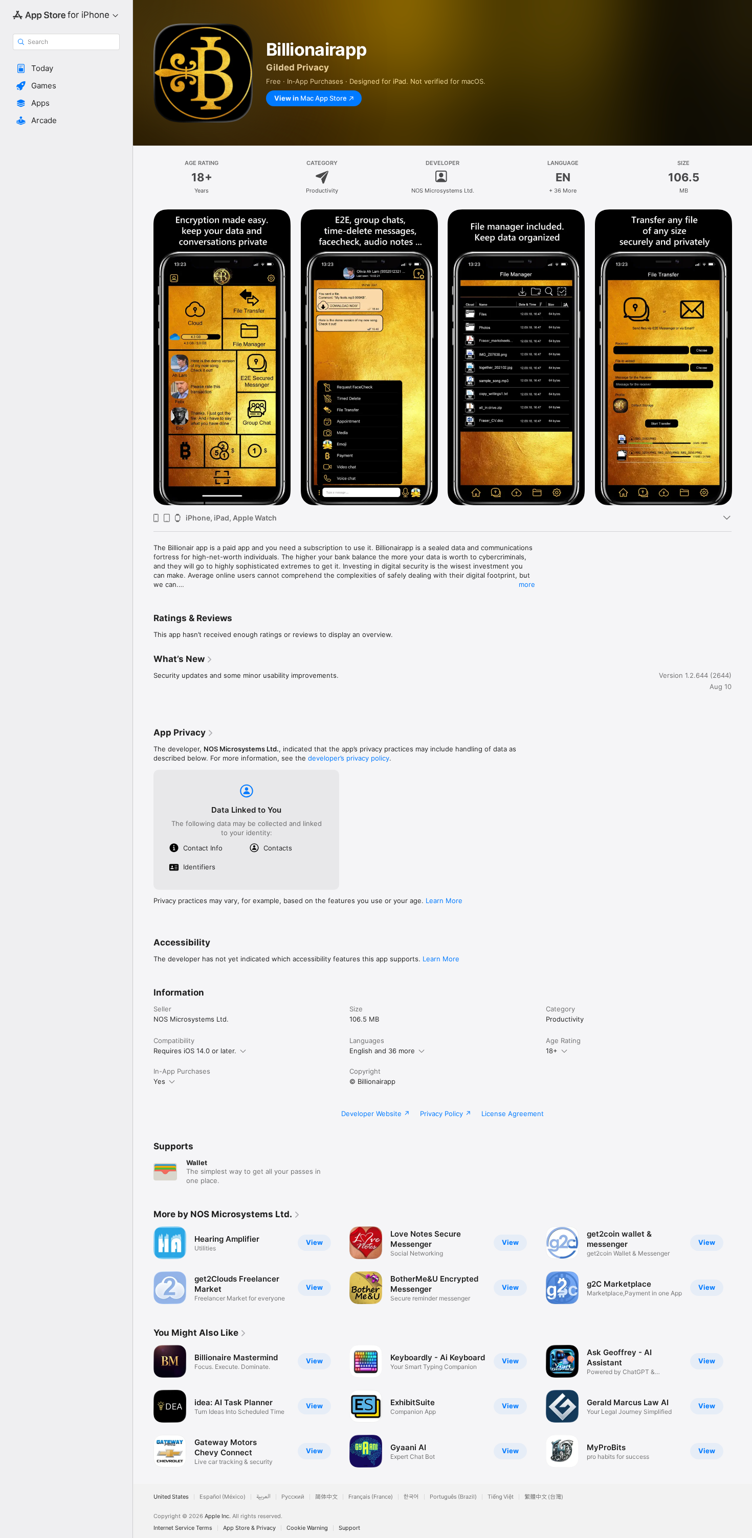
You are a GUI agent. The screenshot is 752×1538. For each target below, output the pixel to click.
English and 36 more (382, 1051)
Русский (292, 1497)
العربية (263, 1497)
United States (171, 1497)
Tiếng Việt (501, 1497)
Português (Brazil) (453, 1497)
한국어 (411, 1497)
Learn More (444, 900)
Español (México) (223, 1497)
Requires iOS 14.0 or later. (194, 1051)
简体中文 (326, 1497)
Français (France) (370, 1497)
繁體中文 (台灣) (543, 1497)
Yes (159, 1081)
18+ (552, 1051)
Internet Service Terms (182, 1528)
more (527, 584)
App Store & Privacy (249, 1528)
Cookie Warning (307, 1528)
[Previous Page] (143, 357)
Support (349, 1528)
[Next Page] (742, 357)
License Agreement (512, 1113)
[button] (66, 68)
